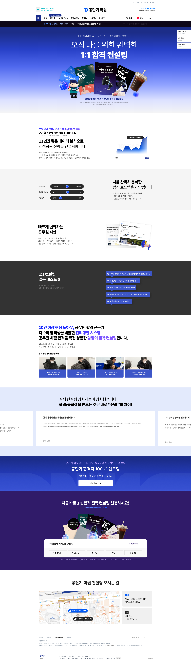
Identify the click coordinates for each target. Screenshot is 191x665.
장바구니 (139, 2)
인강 (141, 18)
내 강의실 (152, 2)
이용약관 (49, 637)
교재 (149, 18)
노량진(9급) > (58, 553)
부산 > (114, 553)
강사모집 (69, 637)
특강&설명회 (75, 18)
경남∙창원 (133, 553)
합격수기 (85, 18)
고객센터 (146, 2)
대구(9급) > (95, 553)
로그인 (133, 2)
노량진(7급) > (76, 553)
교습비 (119, 658)
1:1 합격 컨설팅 (63, 18)
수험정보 (93, 18)
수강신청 (52, 18)
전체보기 (150, 658)
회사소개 (41, 637)
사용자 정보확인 (111, 645)
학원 (130, 18)
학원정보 (102, 18)
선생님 (45, 18)
